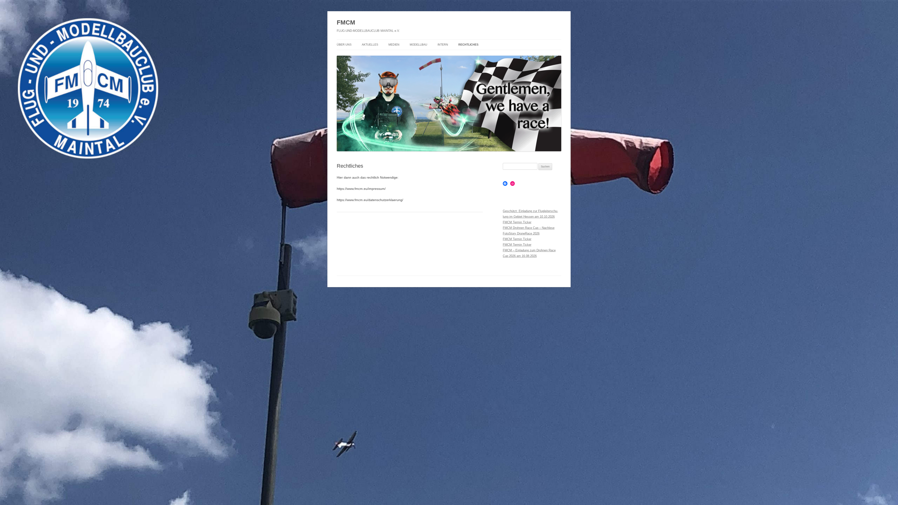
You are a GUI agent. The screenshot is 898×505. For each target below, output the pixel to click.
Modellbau (418, 44)
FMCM (346, 22)
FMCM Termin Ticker (517, 222)
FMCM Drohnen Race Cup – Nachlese (528, 228)
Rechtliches (468, 44)
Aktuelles (370, 44)
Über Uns (344, 44)
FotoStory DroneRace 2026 (521, 233)
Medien (393, 44)
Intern (443, 44)
